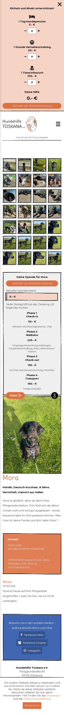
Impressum (53, 695)
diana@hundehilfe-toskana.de (26, 548)
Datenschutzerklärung (37, 698)
